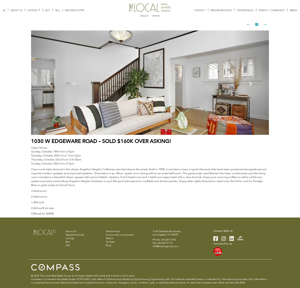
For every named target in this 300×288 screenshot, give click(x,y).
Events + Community (272, 10)
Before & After (74, 10)
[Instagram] (222, 239)
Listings (33, 10)
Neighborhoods (221, 10)
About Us (16, 10)
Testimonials (245, 10)
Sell (57, 10)
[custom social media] (238, 238)
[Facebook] (215, 239)
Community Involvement (120, 234)
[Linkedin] (230, 239)
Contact (199, 10)
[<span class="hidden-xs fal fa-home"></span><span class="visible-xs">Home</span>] (4, 10)
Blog (108, 245)
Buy (47, 10)
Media (293, 10)
